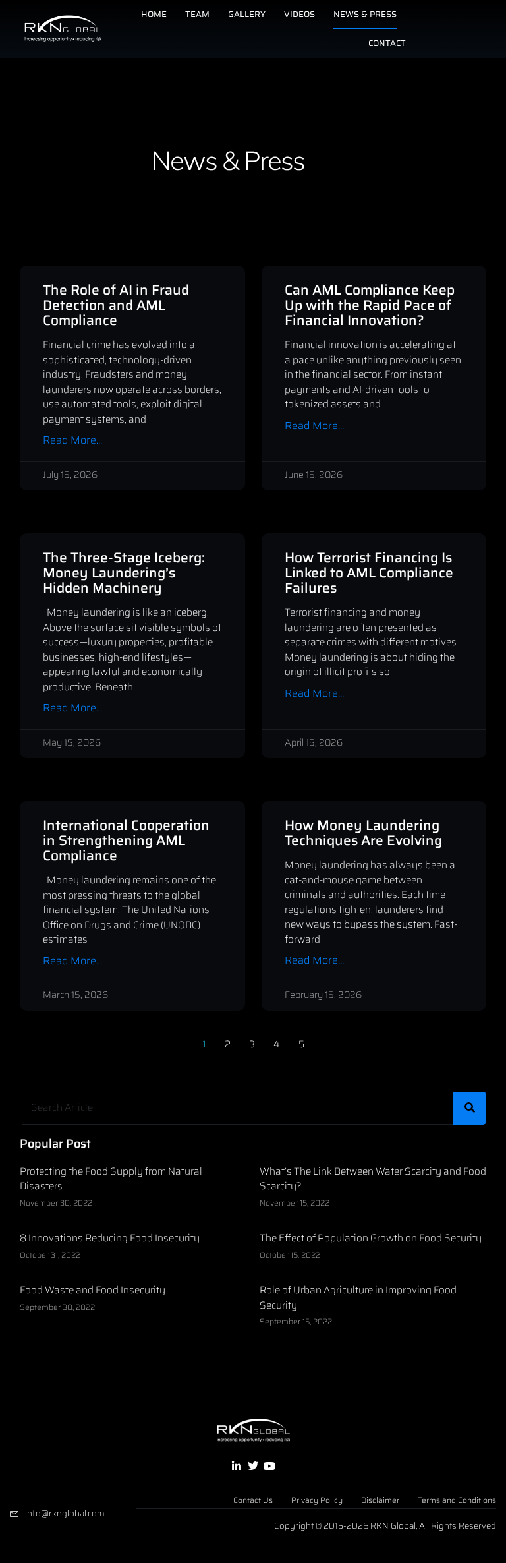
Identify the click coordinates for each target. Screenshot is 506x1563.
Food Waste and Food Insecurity (92, 1290)
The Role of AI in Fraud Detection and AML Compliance (116, 305)
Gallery (247, 14)
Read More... (72, 440)
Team (197, 14)
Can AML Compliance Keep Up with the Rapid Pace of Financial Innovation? (370, 305)
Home (154, 14)
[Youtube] (269, 1466)
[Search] (469, 1108)
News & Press (365, 14)
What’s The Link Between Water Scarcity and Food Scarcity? (373, 1179)
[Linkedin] (236, 1466)
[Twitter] (253, 1466)
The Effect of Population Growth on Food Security (371, 1238)
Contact (387, 43)
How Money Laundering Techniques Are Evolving (363, 832)
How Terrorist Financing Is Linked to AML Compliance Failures (369, 572)
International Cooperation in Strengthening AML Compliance (126, 840)
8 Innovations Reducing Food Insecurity (110, 1238)
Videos (299, 14)
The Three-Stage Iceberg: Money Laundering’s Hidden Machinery (124, 572)
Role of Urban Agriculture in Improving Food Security (358, 1297)
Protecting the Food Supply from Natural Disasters (111, 1179)
